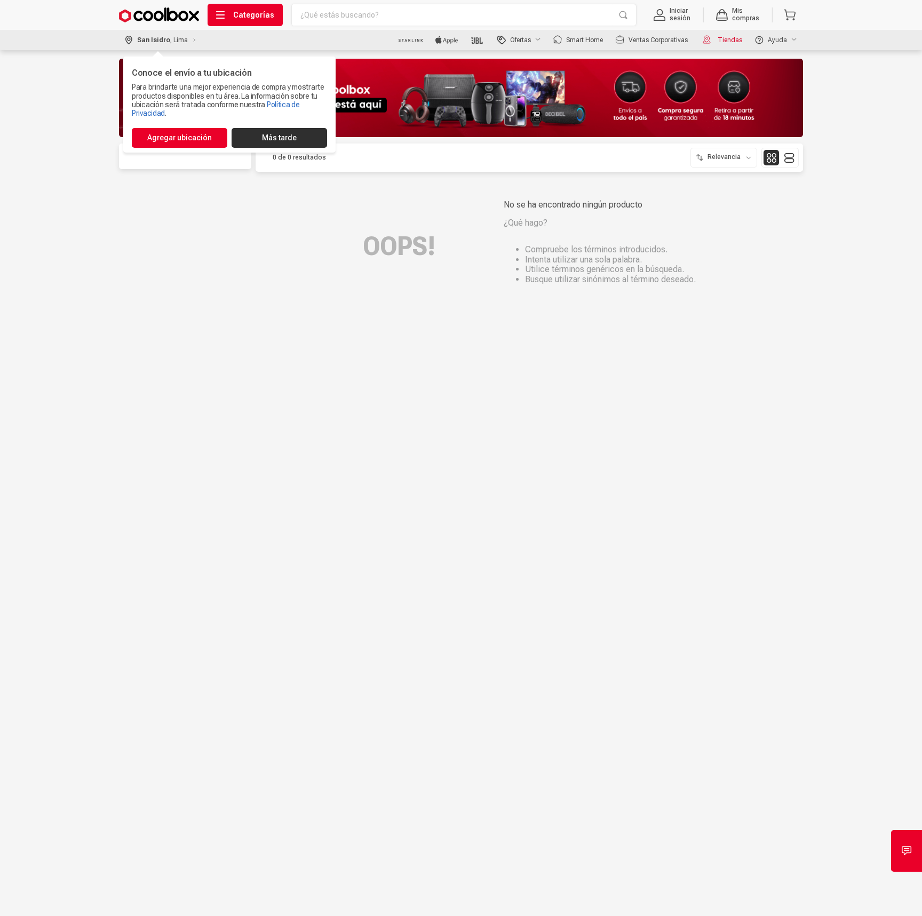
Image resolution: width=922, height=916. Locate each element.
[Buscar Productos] (623, 15)
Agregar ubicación (179, 137)
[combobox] (464, 15)
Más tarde (279, 137)
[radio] (771, 157)
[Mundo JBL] (478, 40)
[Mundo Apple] (447, 40)
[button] (672, 15)
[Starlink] (410, 40)
